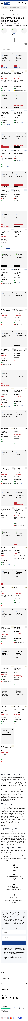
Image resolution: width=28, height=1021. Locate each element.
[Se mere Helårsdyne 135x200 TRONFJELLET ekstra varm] (7, 497)
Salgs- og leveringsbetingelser (10, 954)
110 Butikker (21, 122)
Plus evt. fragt (3, 84)
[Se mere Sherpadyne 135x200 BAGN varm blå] (7, 299)
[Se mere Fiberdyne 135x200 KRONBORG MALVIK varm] (7, 656)
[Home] (7, 3)
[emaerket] (16, 1009)
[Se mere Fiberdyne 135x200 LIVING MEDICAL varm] (7, 338)
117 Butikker (8, 90)
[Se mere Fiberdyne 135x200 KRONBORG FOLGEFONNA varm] (7, 696)
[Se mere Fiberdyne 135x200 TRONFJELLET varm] (20, 458)
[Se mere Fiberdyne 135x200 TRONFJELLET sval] (7, 458)
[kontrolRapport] (23, 1009)
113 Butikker (8, 166)
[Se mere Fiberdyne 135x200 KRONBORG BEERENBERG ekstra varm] (20, 656)
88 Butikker (21, 160)
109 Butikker (8, 406)
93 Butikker (8, 200)
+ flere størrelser (4, 86)
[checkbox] (3, 947)
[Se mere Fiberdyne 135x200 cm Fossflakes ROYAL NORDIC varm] (20, 378)
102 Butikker (21, 282)
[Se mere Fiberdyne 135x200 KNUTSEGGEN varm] (20, 616)
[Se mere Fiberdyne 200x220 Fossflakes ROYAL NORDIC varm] (7, 418)
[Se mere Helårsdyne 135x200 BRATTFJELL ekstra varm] (20, 299)
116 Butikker (8, 124)
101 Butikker (21, 200)
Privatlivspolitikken (8, 960)
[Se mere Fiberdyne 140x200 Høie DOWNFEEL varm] (7, 736)
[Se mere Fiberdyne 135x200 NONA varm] (20, 418)
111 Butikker (21, 565)
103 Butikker (21, 241)
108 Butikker (8, 564)
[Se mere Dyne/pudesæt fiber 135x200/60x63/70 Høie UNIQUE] (7, 537)
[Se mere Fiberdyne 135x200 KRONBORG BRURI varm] (20, 577)
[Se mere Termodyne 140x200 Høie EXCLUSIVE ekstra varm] (20, 696)
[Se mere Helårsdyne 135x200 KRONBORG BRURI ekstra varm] (7, 616)
